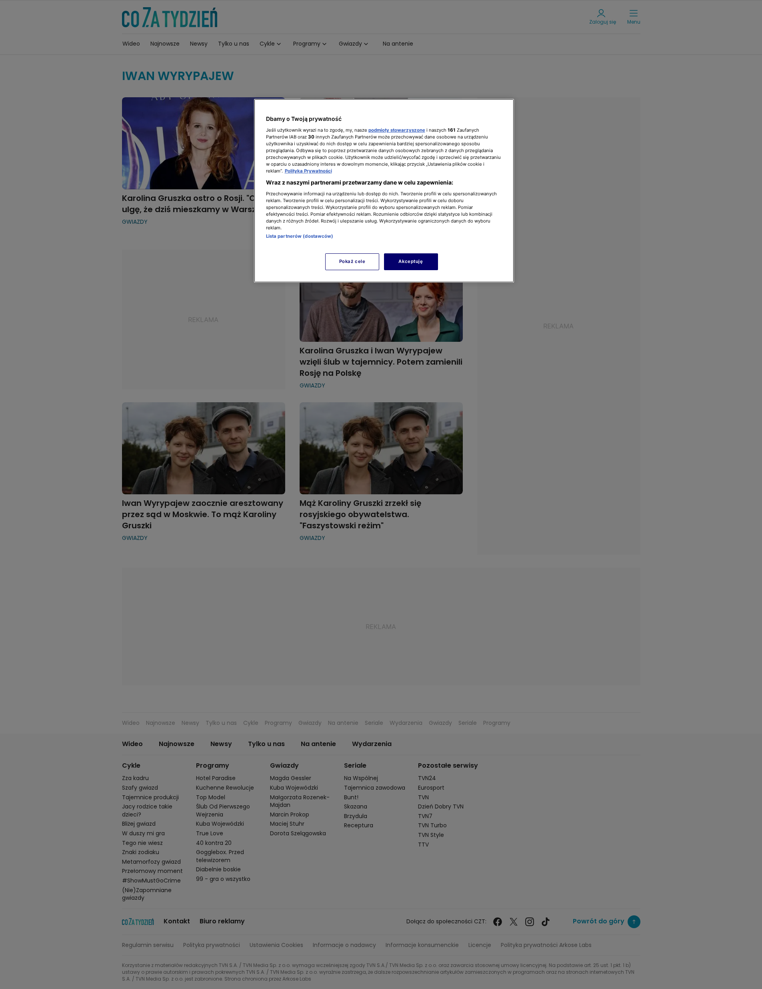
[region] (384, 191)
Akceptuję (410, 261)
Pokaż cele (352, 261)
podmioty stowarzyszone (396, 130)
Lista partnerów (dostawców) (300, 236)
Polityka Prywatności (308, 171)
